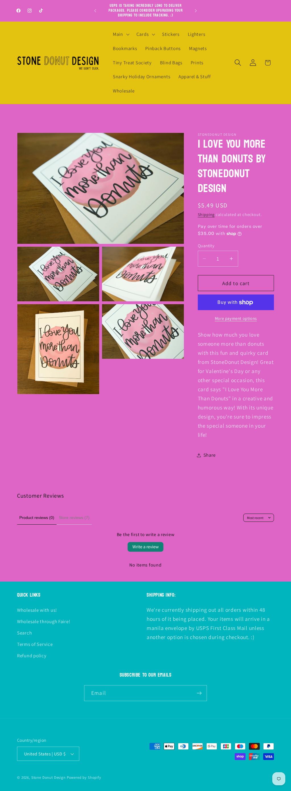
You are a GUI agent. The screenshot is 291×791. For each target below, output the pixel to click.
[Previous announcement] (95, 10)
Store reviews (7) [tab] (74, 517)
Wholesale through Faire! (43, 621)
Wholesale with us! (37, 610)
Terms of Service (35, 644)
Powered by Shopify (84, 777)
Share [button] (209, 455)
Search (24, 633)
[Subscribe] (199, 693)
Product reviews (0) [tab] (36, 517)
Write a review (145, 547)
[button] (120, 34)
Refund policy (31, 655)
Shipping (206, 214)
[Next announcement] (196, 10)
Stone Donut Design (48, 777)
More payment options (236, 318)
